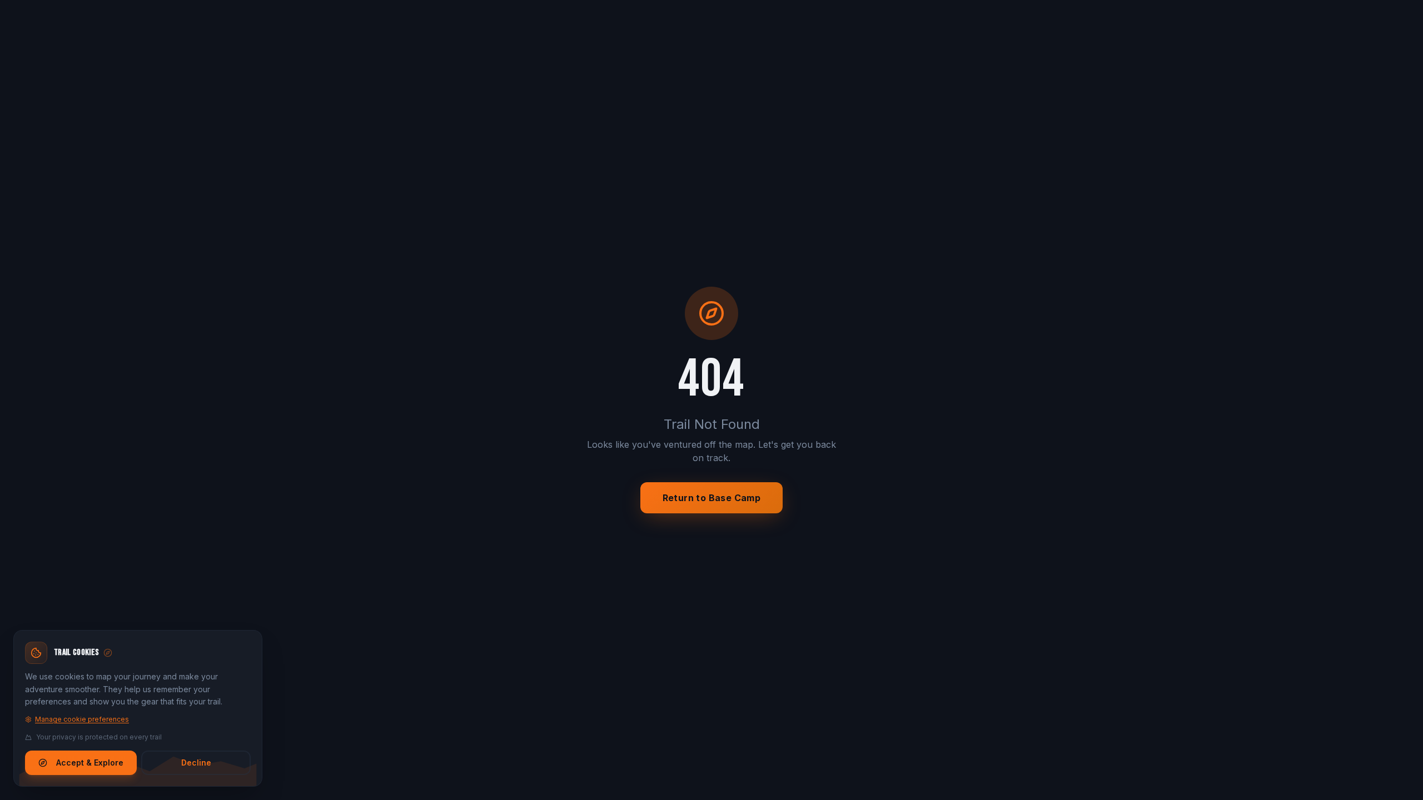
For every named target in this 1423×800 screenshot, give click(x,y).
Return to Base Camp (712, 497)
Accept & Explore (89, 762)
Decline (196, 762)
